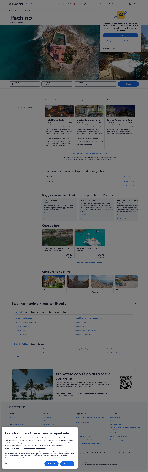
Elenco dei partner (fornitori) (15, 458)
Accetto (67, 464)
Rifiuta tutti (51, 464)
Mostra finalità (11, 464)
